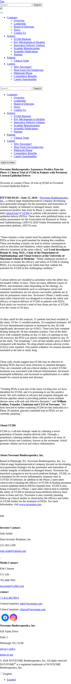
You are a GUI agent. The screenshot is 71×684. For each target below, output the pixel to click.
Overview (19, 20)
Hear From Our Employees (28, 70)
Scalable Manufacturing (27, 48)
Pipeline (18, 54)
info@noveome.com (31, 603)
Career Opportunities (25, 79)
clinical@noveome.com (32, 609)
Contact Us (20, 32)
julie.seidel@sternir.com (13, 551)
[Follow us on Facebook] (5, 617)
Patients (11, 57)
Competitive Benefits (25, 76)
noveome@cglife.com (12, 586)
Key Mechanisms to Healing (29, 42)
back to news (8, 162)
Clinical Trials (21, 60)
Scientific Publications (26, 51)
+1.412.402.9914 (9, 597)
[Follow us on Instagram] (13, 617)
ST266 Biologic (22, 39)
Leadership (20, 23)
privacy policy (8, 648)
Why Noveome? (23, 66)
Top (2, 1)
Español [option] (11, 679)
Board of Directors (24, 26)
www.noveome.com (30, 504)
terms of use (6, 654)
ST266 (25, 213)
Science (11, 36)
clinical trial (12, 213)
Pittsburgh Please (23, 73)
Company (12, 17)
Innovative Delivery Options (29, 45)
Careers (11, 63)
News (17, 29)
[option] (39, 679)
